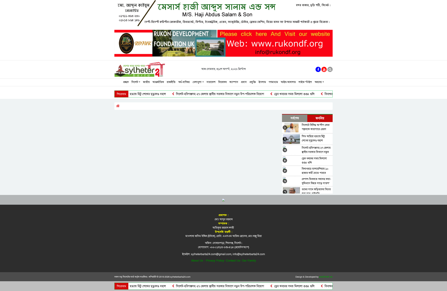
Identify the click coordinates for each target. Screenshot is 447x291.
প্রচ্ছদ (126, 82)
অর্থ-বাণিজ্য (184, 82)
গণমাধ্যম (273, 82)
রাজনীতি (171, 82)
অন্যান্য (318, 82)
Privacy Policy (215, 261)
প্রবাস (244, 82)
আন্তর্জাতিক (158, 82)
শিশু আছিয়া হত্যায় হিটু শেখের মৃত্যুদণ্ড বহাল (131, 94)
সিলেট (134, 82)
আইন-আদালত (288, 82)
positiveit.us (326, 276)
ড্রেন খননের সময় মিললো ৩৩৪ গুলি (285, 94)
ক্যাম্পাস (233, 82)
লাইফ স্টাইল (305, 82)
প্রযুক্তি (253, 82)
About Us (197, 261)
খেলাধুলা (197, 82)
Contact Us (233, 261)
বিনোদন (222, 82)
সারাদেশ (211, 82)
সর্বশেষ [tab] (295, 118)
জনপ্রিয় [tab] (320, 118)
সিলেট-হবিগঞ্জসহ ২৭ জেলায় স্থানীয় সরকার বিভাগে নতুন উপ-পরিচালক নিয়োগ (211, 94)
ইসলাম (262, 82)
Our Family (249, 261)
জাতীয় (146, 82)
